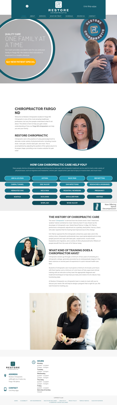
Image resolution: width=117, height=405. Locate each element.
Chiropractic (60, 220)
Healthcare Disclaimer (50, 400)
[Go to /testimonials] (58, 93)
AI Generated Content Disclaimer (58, 402)
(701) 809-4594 (90, 6)
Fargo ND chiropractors (40, 126)
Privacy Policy (73, 400)
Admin (16, 400)
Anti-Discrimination (35, 400)
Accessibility (23, 400)
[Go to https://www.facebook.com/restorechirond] (27, 6)
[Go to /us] (22, 93)
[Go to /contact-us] (95, 93)
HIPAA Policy (62, 400)
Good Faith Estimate (97, 400)
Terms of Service (84, 400)
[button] (20, 61)
